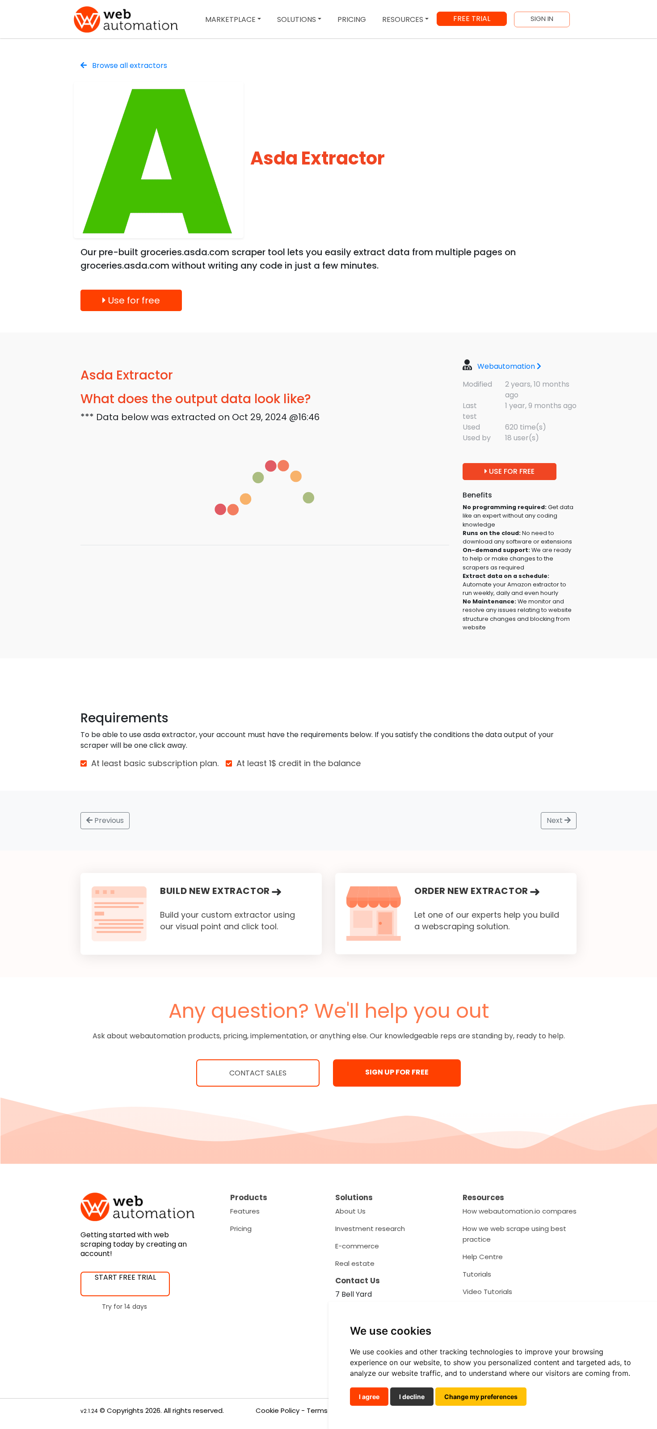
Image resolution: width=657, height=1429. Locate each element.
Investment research (370, 1228)
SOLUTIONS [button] (296, 19)
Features (245, 1211)
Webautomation (506, 366)
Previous (108, 820)
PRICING (351, 19)
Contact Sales (257, 1073)
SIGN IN (542, 18)
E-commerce (357, 1246)
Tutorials (477, 1274)
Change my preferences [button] (481, 1396)
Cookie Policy (277, 1410)
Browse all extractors (128, 65)
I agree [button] (369, 1396)
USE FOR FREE (511, 471)
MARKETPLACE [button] (230, 19)
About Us (350, 1211)
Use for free (133, 300)
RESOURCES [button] (402, 19)
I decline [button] (412, 1396)
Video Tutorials (487, 1291)
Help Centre (483, 1256)
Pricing (241, 1228)
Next (555, 820)
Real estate (355, 1263)
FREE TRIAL (471, 18)
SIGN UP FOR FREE (397, 1072)
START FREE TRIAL (125, 1277)
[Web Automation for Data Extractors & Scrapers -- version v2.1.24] (126, 19)
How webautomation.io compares (520, 1211)
